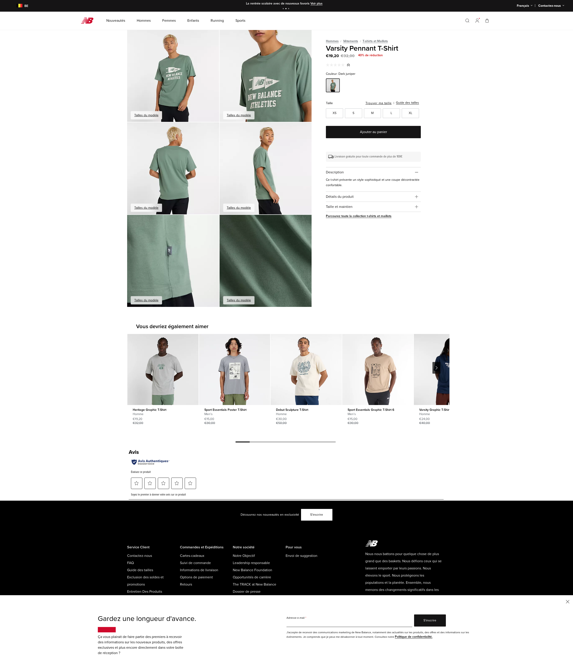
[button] (477, 20)
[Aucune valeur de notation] (336, 64)
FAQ (130, 563)
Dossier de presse (247, 591)
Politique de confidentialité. (413, 637)
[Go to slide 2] (286, 9)
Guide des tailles (407, 103)
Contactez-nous (139, 556)
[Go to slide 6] (314, 443)
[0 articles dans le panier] (487, 20)
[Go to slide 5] (300, 443)
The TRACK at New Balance (254, 584)
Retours (186, 584)
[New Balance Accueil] (89, 20)
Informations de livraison (199, 570)
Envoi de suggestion (301, 556)
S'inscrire (316, 515)
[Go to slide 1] (283, 9)
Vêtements (350, 41)
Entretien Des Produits (144, 591)
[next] (436, 368)
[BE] (16, 6)
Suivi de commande (195, 563)
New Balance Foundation (252, 570)
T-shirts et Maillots (375, 41)
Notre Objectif (244, 556)
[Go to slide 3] (289, 9)
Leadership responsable (251, 563)
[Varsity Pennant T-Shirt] (173, 76)
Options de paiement (196, 577)
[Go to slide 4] (285, 443)
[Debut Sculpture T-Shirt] (306, 369)
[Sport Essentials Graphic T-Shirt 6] (377, 369)
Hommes (332, 41)
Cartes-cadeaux (192, 556)
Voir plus (316, 3)
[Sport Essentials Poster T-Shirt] (234, 369)
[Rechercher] (467, 20)
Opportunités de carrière (252, 577)
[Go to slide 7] (328, 443)
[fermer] (567, 601)
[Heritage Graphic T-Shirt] (162, 369)
